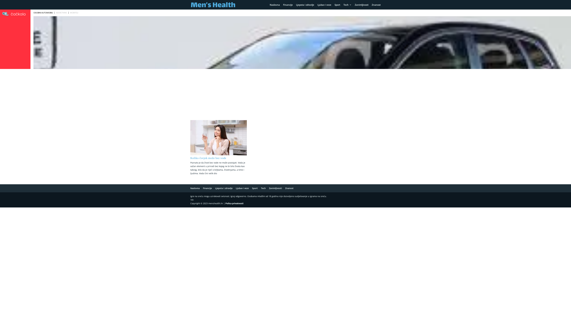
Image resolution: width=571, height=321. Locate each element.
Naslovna (275, 5)
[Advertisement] (285, 92)
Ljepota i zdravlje (305, 5)
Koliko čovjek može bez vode (208, 158)
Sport (337, 5)
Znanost (376, 5)
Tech (346, 5)
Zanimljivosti (361, 5)
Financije (288, 5)
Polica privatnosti (234, 203)
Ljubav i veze (324, 5)
